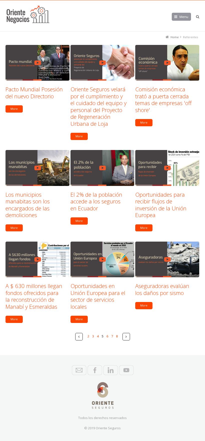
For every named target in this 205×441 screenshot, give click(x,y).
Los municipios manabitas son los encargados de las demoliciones (28, 205)
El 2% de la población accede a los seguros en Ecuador (96, 201)
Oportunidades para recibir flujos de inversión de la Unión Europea (160, 205)
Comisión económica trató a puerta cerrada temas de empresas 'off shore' (163, 99)
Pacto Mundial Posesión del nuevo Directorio (34, 92)
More (14, 109)
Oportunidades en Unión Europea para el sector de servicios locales (97, 296)
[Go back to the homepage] (28, 14)
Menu (184, 16)
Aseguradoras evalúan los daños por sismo (162, 289)
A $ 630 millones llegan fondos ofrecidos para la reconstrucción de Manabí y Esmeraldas (34, 296)
